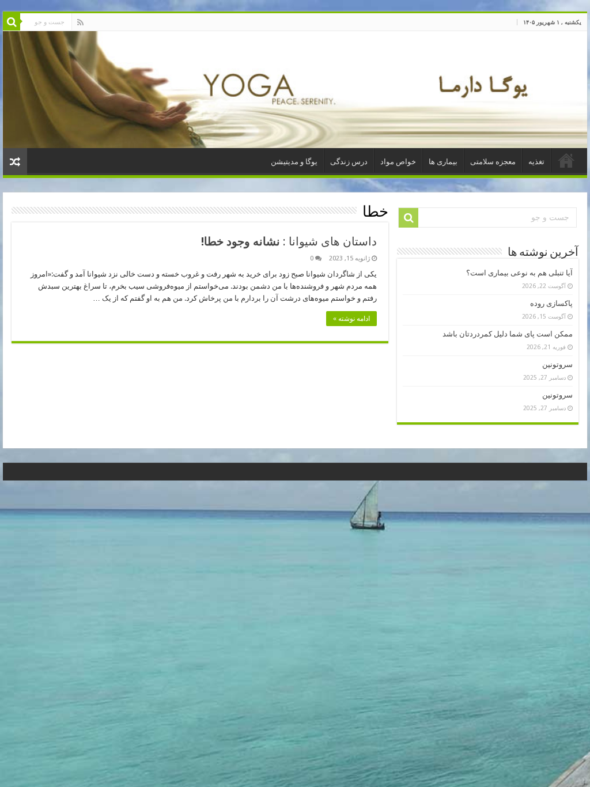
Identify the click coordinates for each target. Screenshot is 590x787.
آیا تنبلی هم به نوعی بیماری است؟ (519, 272)
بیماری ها (443, 161)
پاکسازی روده (551, 303)
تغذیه (536, 161)
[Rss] (80, 22)
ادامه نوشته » (351, 319)
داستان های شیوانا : (289, 241)
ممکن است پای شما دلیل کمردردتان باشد (507, 334)
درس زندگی (349, 161)
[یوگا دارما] (295, 89)
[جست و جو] (11, 22)
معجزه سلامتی (493, 161)
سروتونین (557, 364)
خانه (566, 160)
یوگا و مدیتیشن (294, 161)
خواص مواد (398, 161)
